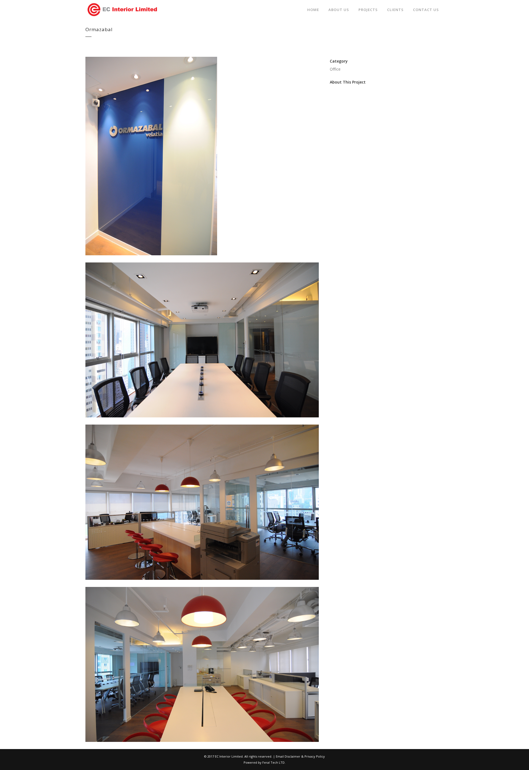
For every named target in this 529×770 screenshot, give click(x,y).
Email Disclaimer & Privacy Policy (300, 756)
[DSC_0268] (202, 583)
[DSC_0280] (202, 745)
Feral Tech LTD (273, 762)
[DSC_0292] (151, 258)
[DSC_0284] (202, 420)
